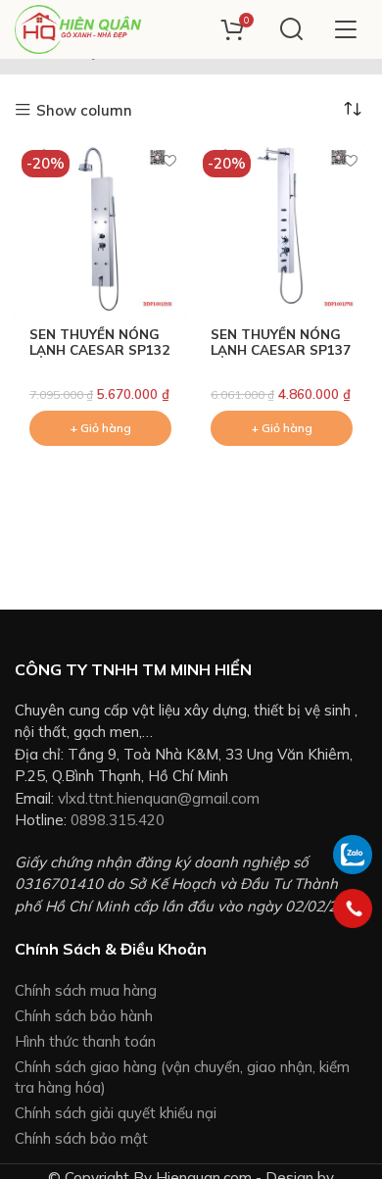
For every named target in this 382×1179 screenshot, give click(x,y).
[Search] (291, 29)
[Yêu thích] (169, 160)
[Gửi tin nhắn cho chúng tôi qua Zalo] (352, 853)
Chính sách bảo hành (84, 1016)
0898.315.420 (118, 820)
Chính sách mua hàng (86, 990)
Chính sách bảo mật (81, 1138)
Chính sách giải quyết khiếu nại (115, 1113)
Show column (84, 110)
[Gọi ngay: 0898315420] (352, 908)
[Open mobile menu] (345, 29)
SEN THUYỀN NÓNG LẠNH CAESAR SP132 (99, 341)
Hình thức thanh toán (85, 1041)
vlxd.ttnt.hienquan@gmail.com (159, 798)
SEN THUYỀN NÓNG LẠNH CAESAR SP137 (281, 341)
